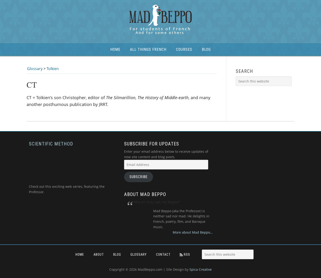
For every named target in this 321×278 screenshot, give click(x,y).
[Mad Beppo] (160, 20)
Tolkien (53, 68)
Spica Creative (200, 269)
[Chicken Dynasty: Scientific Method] (66, 181)
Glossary (35, 68)
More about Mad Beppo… (192, 232)
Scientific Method (51, 144)
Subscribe (138, 177)
